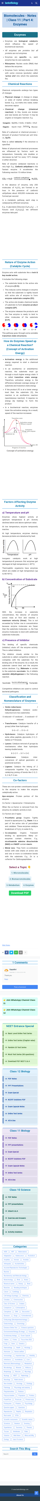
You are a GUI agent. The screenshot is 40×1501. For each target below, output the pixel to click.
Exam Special (13, 1092)
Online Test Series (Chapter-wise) (21, 1040)
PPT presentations (15, 1145)
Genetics (22, 1343)
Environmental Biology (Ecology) (14, 1331)
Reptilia (18, 1411)
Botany (21, 1283)
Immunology (8, 1355)
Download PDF (20, 893)
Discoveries (26, 1311)
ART (12, 1252)
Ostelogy (29, 1383)
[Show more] (25, 952)
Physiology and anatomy (22, 1387)
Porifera (31, 1395)
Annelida (26, 1260)
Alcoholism (31, 1256)
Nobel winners (18, 1379)
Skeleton (17, 1423)
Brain (28, 1283)
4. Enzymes (28, 885)
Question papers (9, 1407)
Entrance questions (27, 1327)
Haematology (8, 1347)
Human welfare (19, 1351)
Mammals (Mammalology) (12, 1363)
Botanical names (9, 1283)
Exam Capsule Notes (16, 1106)
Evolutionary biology (10, 1335)
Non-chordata (8, 1383)
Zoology (6, 1439)
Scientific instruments (11, 1419)
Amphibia (7, 1260)
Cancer (6, 1291)
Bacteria (6, 1272)
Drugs (16, 1315)
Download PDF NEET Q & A (19, 1061)
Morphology (7, 1371)
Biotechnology (8, 1279)
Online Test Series (15, 1113)
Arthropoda (7, 1264)
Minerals (18, 1367)
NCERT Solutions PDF (16, 1099)
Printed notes (30, 1399)
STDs (17, 1415)
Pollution (21, 1391)
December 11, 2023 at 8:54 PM (17, 972)
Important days (20, 1355)
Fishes (15, 1339)
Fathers (6, 1339)
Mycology (28, 1371)
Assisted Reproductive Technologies (15, 1268)
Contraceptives (20, 1307)
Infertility (32, 1355)
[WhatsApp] (16, 952)
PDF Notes (12, 1078)
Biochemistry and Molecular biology (15, 1276)
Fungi (5, 1343)
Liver (28, 1359)
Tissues (6, 1431)
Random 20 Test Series (17, 1047)
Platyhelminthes (9, 1391)
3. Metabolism (13, 885)
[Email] (21, 952)
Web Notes (6, 945)
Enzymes (32, 1331)
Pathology (7, 1387)
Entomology (21, 1323)
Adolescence (19, 1256)
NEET (15, 1375)
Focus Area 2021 (26, 1339)
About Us (20, 1495)
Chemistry (25, 1295)
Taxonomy (19, 1427)
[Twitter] (11, 952)
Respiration (28, 1411)
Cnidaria (21, 1303)
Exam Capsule (25, 1335)
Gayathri (12, 969)
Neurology (7, 1379)
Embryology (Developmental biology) (15, 1319)
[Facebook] (7, 952)
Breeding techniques (20, 1287)
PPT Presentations (15, 1085)
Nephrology (24, 1375)
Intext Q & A (13, 1211)
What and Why (29, 1435)
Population (21, 1395)
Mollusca (28, 1367)
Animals (16, 1260)
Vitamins (6, 1435)
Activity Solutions (15, 1232)
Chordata (7, 1299)
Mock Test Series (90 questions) (21, 1054)
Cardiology (15, 1291)
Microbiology (8, 1367)
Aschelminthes (19, 1264)
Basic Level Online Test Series (20, 1033)
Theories (29, 1427)
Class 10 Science (9, 1303)
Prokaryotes (8, 1403)
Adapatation (7, 1256)
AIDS (5, 1252)
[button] (2, 3)
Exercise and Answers (17, 1218)
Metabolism (28, 1363)
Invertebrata (19, 1359)
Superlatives (8, 1427)
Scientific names (27, 1419)
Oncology (19, 1383)
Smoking (27, 1423)
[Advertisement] (20, 236)
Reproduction (8, 1411)
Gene (13, 1343)
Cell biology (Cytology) (11, 1295)
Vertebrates (16, 1431)
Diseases (7, 1315)
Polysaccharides (9, 1395)
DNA (16, 1311)
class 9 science (18, 1439)
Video (26, 1431)
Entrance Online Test (10, 1327)
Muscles (18, 1371)
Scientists (7, 1423)
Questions (21, 1407)
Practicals (18, 1399)
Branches (7, 1287)
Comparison (7, 1307)
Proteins (18, 1403)
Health (18, 1347)
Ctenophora (7, 1311)
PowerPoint (7, 1399)
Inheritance (7, 1359)
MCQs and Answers (16, 1225)
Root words (7, 1415)
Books (26, 1279)
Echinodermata (26, 1315)
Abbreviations (22, 1252)
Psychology (28, 1403)
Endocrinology (8, 1323)
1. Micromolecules (20, 873)
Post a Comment (20, 987)
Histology (27, 1347)
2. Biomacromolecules (20, 879)
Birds (18, 1279)
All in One (11, 1120)
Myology (6, 1375)
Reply (6, 979)
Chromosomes (18, 1299)
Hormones (7, 1351)
